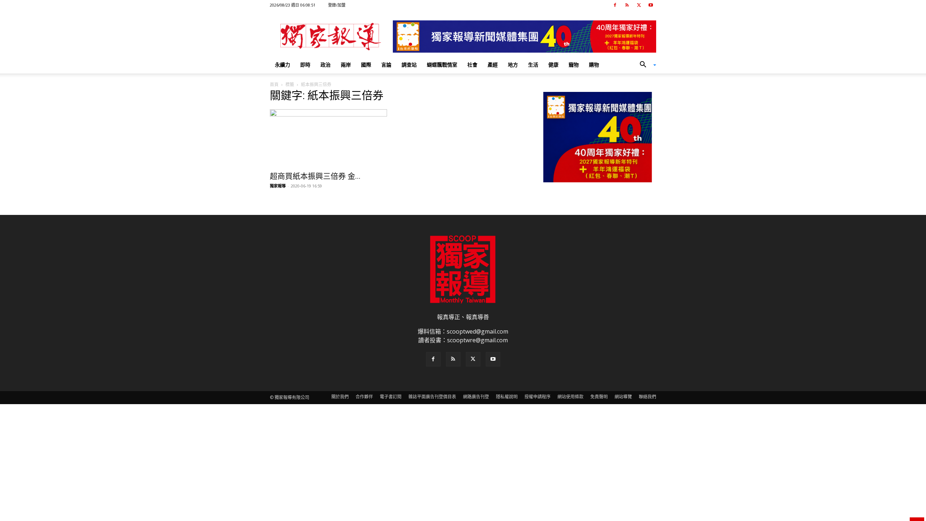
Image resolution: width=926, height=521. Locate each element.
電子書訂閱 (391, 397)
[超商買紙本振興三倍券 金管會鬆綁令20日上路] (328, 138)
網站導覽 (623, 397)
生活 (533, 64)
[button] (645, 65)
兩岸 (346, 64)
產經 (493, 64)
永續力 (282, 64)
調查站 (409, 64)
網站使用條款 (570, 397)
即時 (305, 64)
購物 (594, 64)
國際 (366, 64)
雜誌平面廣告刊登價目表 (432, 397)
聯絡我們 (647, 397)
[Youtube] (650, 5)
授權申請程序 (537, 397)
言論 (386, 64)
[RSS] (626, 5)
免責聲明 (599, 397)
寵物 (574, 64)
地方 (513, 64)
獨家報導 (278, 186)
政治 (325, 64)
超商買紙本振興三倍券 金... (315, 176)
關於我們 (340, 397)
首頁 (274, 84)
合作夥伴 (364, 397)
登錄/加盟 (336, 5)
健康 (553, 64)
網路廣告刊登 (476, 397)
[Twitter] (638, 5)
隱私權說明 (507, 397)
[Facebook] (614, 5)
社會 (472, 64)
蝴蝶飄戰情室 (442, 64)
